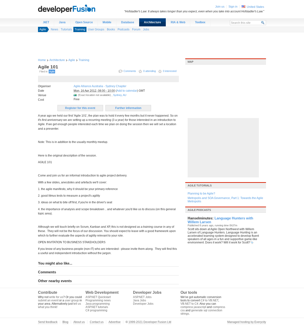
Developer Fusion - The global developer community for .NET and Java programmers (78, 8)
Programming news (98, 300)
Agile (42, 29)
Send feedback (47, 322)
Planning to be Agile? (201, 193)
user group (72, 300)
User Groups (96, 29)
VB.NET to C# (189, 303)
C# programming (96, 310)
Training (80, 29)
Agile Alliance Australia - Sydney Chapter (100, 86)
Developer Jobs (143, 303)
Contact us (97, 322)
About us (79, 322)
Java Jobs (139, 300)
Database (127, 22)
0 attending (149, 71)
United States (255, 7)
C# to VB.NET (209, 300)
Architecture (152, 22)
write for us (56, 297)
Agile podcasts (199, 210)
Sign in (233, 6)
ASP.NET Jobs (142, 297)
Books (111, 29)
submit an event (48, 300)
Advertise (115, 322)
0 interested (169, 71)
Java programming (98, 303)
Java (62, 22)
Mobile (107, 22)
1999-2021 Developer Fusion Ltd (149, 322)
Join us (219, 6)
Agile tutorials (200, 185)
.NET (46, 22)
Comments (130, 71)
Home (42, 60)
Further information (128, 108)
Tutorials (66, 29)
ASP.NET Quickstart (98, 297)
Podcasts (123, 29)
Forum (136, 29)
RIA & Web (178, 22)
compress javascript (193, 307)
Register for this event (80, 108)
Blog (65, 322)
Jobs (146, 29)
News (54, 29)
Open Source (84, 22)
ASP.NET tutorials (97, 307)
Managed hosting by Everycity (246, 322)
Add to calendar (127, 90)
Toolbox (200, 22)
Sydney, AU (119, 95)
